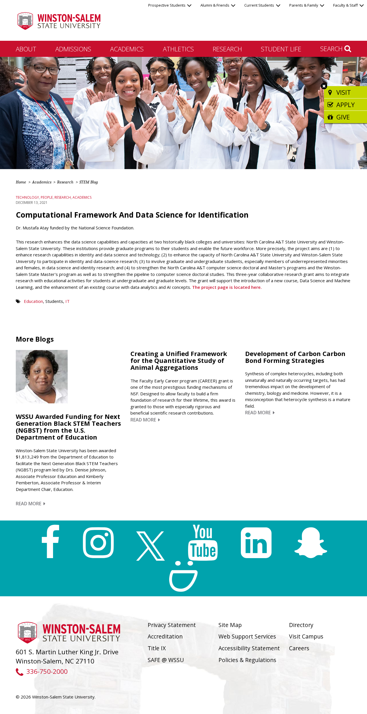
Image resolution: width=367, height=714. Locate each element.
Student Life (281, 48)
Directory (301, 625)
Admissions (73, 48)
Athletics (178, 48)
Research (227, 48)
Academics (127, 48)
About (26, 48)
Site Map (230, 625)
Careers (299, 648)
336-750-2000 (47, 671)
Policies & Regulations (247, 660)
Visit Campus (306, 636)
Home (21, 182)
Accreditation (165, 636)
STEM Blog (88, 182)
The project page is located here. (227, 287)
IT (67, 301)
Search (332, 48)
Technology (27, 197)
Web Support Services (247, 636)
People (47, 197)
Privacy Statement (172, 625)
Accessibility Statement (249, 648)
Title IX (157, 648)
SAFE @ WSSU (166, 660)
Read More (30, 503)
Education (33, 301)
